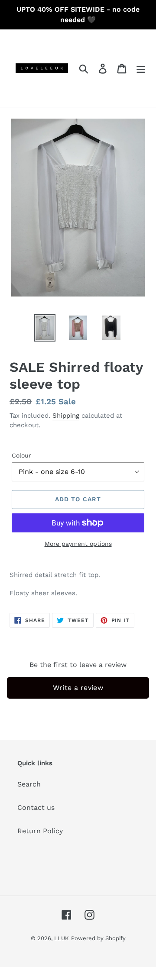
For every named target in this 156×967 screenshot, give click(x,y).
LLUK (61, 938)
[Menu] (140, 68)
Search (29, 784)
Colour (21, 455)
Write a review (78, 687)
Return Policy (40, 831)
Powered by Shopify (98, 938)
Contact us (36, 807)
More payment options (78, 543)
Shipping (65, 415)
